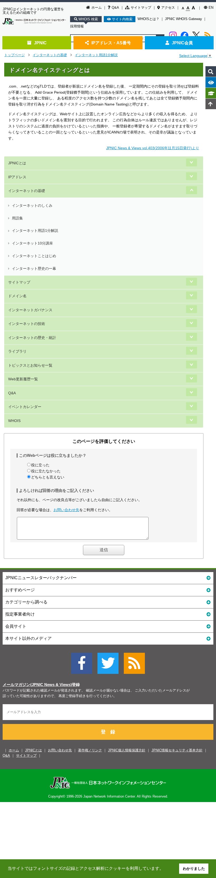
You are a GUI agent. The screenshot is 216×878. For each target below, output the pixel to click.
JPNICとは (17, 163)
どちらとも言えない (47, 477)
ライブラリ (17, 351)
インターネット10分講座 (32, 243)
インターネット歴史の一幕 (34, 268)
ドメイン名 (17, 296)
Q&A (115, 7)
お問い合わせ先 (66, 510)
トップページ (14, 55)
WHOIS (14, 421)
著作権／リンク (90, 750)
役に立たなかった (46, 471)
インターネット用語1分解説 (96, 55)
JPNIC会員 (182, 42)
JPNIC (40, 42)
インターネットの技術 (26, 324)
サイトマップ (141, 7)
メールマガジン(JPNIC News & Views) (37, 685)
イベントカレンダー (24, 407)
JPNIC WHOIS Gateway (183, 19)
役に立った (40, 465)
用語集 (17, 218)
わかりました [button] (194, 868)
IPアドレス (17, 177)
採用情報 (77, 26)
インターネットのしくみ (32, 205)
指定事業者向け (20, 614)
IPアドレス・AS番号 (111, 42)
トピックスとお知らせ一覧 (30, 365)
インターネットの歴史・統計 (32, 337)
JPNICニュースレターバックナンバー (41, 577)
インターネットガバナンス (30, 310)
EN (211, 7)
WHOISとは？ (148, 19)
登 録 (108, 732)
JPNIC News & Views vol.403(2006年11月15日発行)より (152, 148)
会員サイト (15, 626)
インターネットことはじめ (34, 256)
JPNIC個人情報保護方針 (126, 750)
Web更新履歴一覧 (23, 379)
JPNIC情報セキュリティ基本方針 (177, 750)
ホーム (96, 7)
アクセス (168, 7)
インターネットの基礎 (50, 55)
